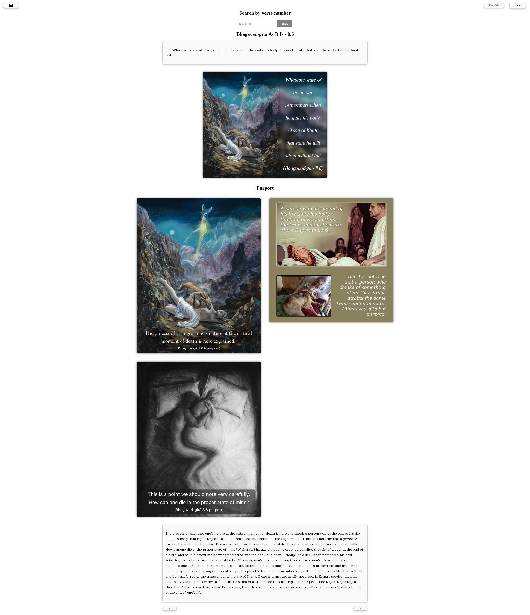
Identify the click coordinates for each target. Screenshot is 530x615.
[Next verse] (360, 608)
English (494, 5)
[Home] (11, 5)
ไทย (517, 5)
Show (284, 23)
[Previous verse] (170, 608)
